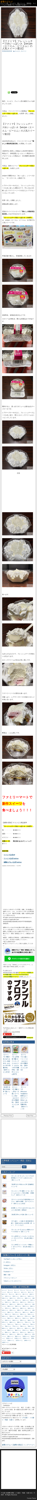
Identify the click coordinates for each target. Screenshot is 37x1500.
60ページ (4, 1294)
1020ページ (9, 1338)
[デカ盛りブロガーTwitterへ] (15, 1401)
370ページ (8, 1308)
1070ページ (19, 1340)
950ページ (20, 1334)
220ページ (25, 1300)
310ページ (28, 1304)
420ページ (12, 1310)
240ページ (8, 1302)
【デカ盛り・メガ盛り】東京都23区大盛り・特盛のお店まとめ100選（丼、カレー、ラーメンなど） (23, 1223)
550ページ (12, 1316)
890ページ (8, 1332)
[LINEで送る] (9, 92)
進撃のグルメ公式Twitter (13, 862)
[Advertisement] (18, 71)
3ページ (16, 1290)
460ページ (10, 1312)
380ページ (15, 1308)
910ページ (23, 1332)
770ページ (15, 1326)
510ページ (15, 1314)
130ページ (23, 1296)
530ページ (31, 1314)
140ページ (31, 1296)
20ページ (10, 1292)
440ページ (28, 1310)
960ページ (28, 1334)
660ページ (31, 1320)
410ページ (5, 1310)
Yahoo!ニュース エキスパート (13, 1281)
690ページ (20, 1322)
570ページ (28, 1316)
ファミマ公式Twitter (11, 858)
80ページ (18, 1294)
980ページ (10, 1336)
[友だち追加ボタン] (19, 962)
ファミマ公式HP (9, 855)
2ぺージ (10, 1290)
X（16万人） (7, 1262)
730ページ (18, 1324)
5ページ (29, 1290)
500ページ (8, 1314)
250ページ (15, 1302)
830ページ (28, 1328)
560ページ (20, 1316)
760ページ (8, 1326)
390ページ (23, 1308)
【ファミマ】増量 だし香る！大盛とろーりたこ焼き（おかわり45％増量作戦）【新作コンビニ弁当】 (15, 1096)
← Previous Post (7, 1115)
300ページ (20, 1304)
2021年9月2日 (8, 51)
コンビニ (17, 51)
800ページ (5, 1328)
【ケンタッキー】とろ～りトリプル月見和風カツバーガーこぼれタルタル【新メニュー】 (22, 1178)
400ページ (31, 1308)
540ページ (5, 1316)
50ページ (30, 1292)
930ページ (5, 1334)
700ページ (28, 1322)
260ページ (23, 1302)
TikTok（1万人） (9, 1268)
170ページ (20, 1298)
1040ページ (26, 1338)
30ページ (16, 1292)
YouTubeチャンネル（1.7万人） (13, 1259)
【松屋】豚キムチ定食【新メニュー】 (22, 1214)
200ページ (10, 1300)
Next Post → (31, 1115)
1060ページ (10, 1340)
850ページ (10, 1330)
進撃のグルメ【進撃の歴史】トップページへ (18, 1445)
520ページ (23, 1314)
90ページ (25, 1294)
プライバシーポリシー (10, 1278)
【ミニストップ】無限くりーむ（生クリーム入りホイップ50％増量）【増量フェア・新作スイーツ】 (22, 1193)
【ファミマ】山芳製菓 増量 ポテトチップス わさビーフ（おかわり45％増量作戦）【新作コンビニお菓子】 (15, 1064)
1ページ (4, 1290)
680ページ (12, 1322)
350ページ (25, 1306)
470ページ (18, 1312)
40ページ (23, 1292)
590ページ (10, 1318)
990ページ (18, 1336)
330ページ (10, 1306)
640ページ (15, 1320)
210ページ (18, 1300)
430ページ (20, 1310)
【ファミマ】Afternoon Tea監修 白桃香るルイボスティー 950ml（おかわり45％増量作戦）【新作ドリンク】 (24, 1098)
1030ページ (17, 1338)
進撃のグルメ (6, 1)
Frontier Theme (31, 1498)
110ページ (8, 1296)
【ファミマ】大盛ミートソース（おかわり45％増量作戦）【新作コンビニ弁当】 (24, 1062)
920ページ (31, 1332)
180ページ (28, 1298)
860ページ (18, 1330)
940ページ (12, 1334)
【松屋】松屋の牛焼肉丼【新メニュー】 (6, 1090)
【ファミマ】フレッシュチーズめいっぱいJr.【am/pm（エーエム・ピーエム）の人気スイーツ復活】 (17, 45)
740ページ (25, 1324)
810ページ (12, 1328)
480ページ (25, 1312)
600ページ (18, 1318)
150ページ (5, 1298)
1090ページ (5, 1342)
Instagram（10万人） (10, 1265)
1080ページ (27, 1340)
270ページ (31, 1302)
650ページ (23, 1320)
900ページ (15, 1332)
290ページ (12, 1304)
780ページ (23, 1326)
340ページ (18, 1306)
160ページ (12, 1298)
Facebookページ (9, 1271)
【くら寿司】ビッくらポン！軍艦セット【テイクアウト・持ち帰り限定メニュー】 (22, 1246)
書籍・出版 (7, 1274)
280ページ (5, 1304)
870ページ (25, 1330)
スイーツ (23, 51)
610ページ (25, 1318)
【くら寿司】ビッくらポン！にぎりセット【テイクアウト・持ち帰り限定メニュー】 (22, 1238)
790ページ (31, 1326)
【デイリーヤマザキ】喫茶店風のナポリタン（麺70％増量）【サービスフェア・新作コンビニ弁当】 (22, 1201)
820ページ (20, 1328)
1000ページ (26, 1336)
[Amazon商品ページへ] (19, 1024)
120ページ (15, 1296)
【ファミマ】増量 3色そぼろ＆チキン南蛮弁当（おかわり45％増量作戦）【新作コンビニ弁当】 (6, 1063)
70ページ (11, 1294)
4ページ (22, 1290)
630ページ (8, 1320)
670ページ (5, 1322)
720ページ (10, 1324)
